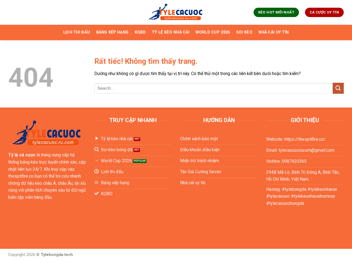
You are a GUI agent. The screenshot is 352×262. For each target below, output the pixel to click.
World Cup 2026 (213, 32)
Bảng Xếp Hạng (112, 32)
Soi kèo (244, 32)
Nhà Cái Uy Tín (273, 32)
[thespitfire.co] (176, 12)
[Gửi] (338, 88)
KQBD (140, 32)
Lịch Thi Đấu (76, 32)
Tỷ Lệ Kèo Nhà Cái (170, 32)
